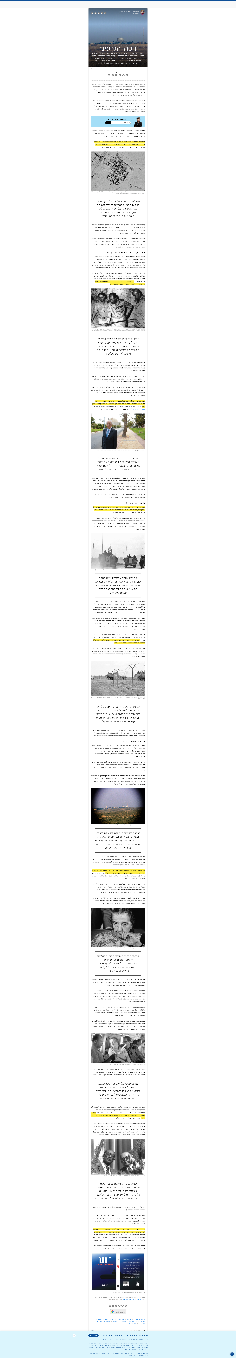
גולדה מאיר (142, 1323)
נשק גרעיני (131, 1321)
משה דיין (99, 1321)
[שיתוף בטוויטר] (98, 13)
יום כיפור (129, 1319)
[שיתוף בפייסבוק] (95, 13)
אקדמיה (113, 1319)
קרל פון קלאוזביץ (139, 409)
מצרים (143, 1321)
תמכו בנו (93, 1335)
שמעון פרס (107, 1321)
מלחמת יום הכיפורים (124, 12)
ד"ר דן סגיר (135, 12)
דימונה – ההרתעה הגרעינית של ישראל (131, 1299)
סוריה (137, 1321)
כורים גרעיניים (116, 1321)
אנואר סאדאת (132, 1323)
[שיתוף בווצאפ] (92, 13)
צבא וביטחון (121, 1319)
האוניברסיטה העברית (103, 1319)
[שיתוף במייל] (101, 13)
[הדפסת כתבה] (109, 75)
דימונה (124, 1321)
